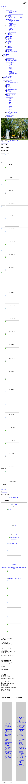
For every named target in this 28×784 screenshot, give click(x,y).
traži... (2, 4)
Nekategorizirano (4, 143)
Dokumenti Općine (13, 140)
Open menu (3, 6)
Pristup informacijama (5, 141)
